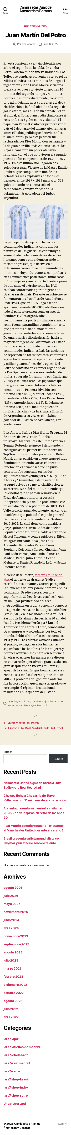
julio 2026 (10, 896)
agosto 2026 (12, 887)
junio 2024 (11, 920)
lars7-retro (11, 1071)
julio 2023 (10, 960)
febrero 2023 (13, 976)
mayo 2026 (12, 904)
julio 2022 (10, 1009)
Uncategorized (35, 26)
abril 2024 (11, 928)
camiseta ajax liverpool (33, 705)
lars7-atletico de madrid (21, 1047)
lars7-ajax (10, 1039)
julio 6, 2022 (50, 44)
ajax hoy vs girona (19, 701)
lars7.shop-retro (15, 1095)
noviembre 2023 (15, 936)
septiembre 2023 (16, 944)
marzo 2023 (12, 968)
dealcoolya (28, 44)
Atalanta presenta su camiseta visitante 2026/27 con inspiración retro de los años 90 (33, 813)
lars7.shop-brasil (15, 1079)
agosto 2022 (12, 1001)
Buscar (7, 752)
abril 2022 (10, 1017)
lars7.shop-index (15, 1087)
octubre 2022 (13, 993)
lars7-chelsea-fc (15, 1055)
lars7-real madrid (16, 1063)
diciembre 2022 (15, 985)
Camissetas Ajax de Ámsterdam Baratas (35, 9)
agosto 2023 (12, 952)
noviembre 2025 (15, 912)
